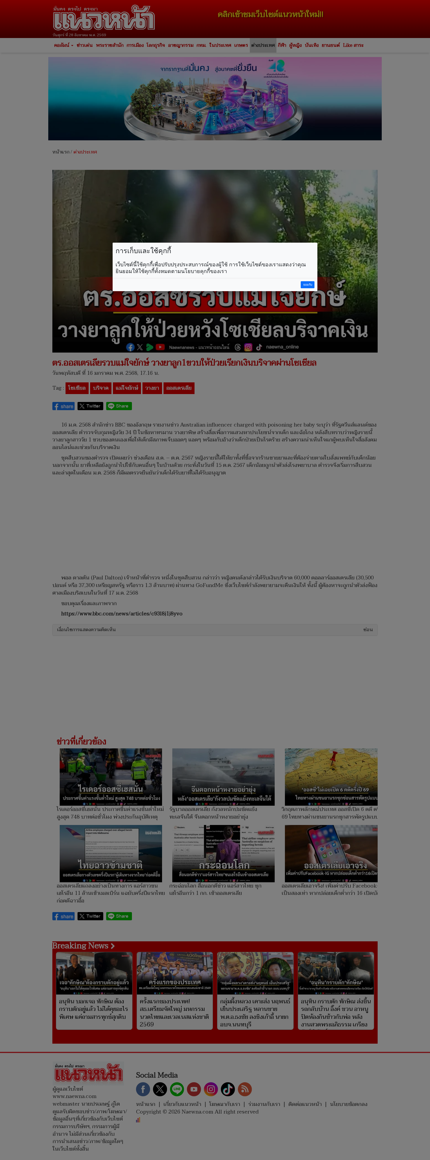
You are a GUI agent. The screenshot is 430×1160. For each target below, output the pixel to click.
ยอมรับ (307, 284)
